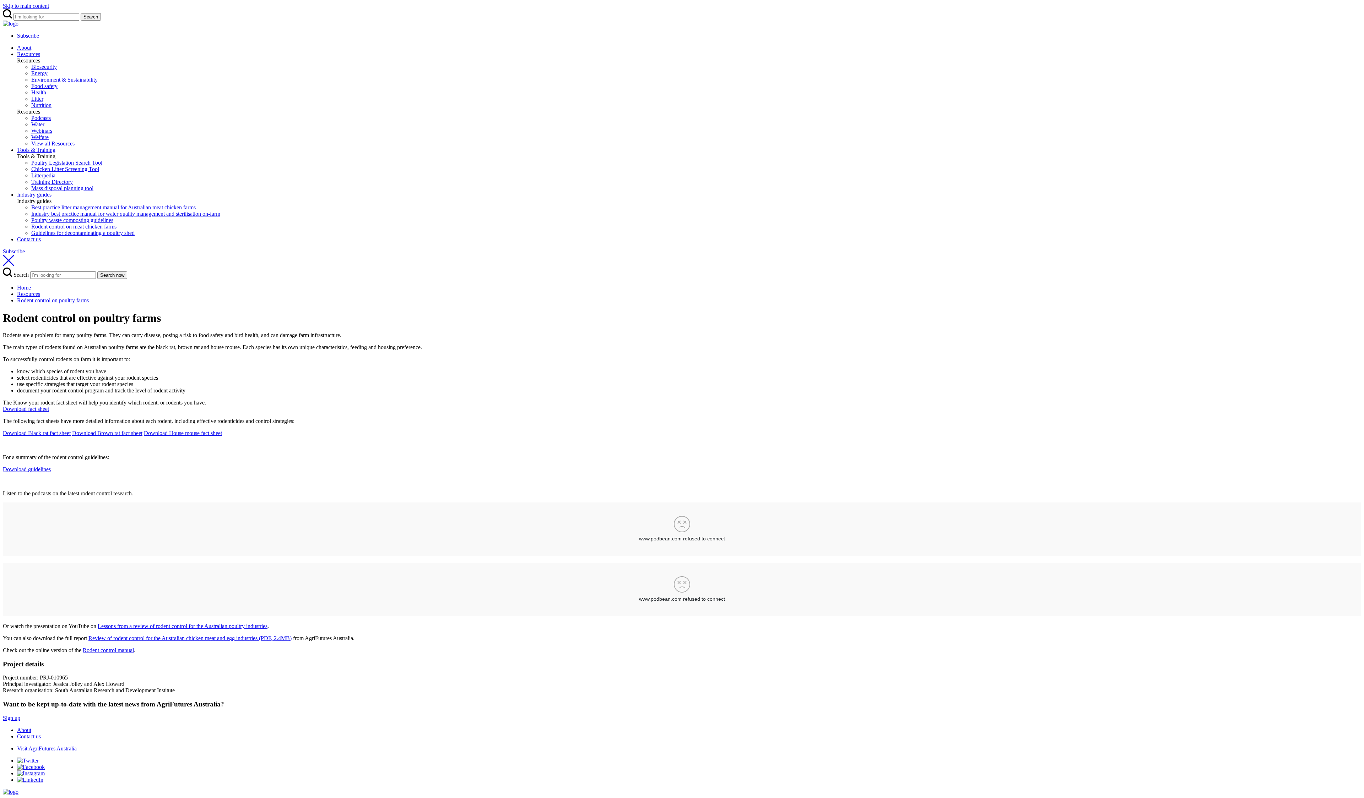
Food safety (44, 86)
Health (38, 92)
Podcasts (41, 118)
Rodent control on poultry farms (53, 300)
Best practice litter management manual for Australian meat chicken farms (113, 207)
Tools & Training (36, 150)
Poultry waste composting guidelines (72, 220)
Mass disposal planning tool (62, 188)
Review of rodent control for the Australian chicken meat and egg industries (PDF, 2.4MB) (190, 638)
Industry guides (34, 195)
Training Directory (52, 182)
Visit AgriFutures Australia (47, 748)
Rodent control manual (108, 650)
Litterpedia (43, 175)
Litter (37, 99)
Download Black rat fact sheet (37, 433)
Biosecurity (44, 67)
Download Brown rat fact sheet (107, 433)
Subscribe (28, 36)
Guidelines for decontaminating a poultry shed (83, 233)
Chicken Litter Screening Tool (65, 169)
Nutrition (41, 105)
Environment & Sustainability (64, 80)
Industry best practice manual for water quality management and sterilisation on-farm (125, 214)
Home (24, 288)
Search (90, 17)
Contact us (29, 239)
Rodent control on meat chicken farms (74, 227)
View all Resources (53, 144)
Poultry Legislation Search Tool (66, 163)
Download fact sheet (26, 409)
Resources (28, 54)
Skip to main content (26, 6)
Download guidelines (27, 469)
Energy (39, 73)
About (24, 48)
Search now (112, 275)
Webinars (41, 131)
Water (37, 124)
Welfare (40, 137)
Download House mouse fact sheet (183, 433)
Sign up (11, 718)
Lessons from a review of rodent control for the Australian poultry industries (182, 626)
